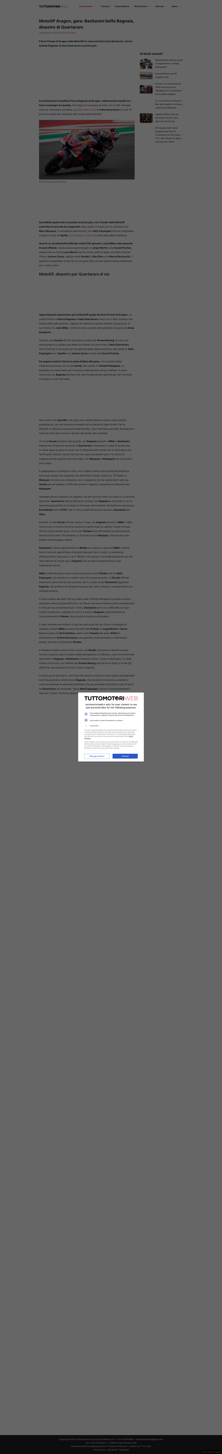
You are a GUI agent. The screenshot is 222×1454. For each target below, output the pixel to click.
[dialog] (111, 727)
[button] (111, 726)
